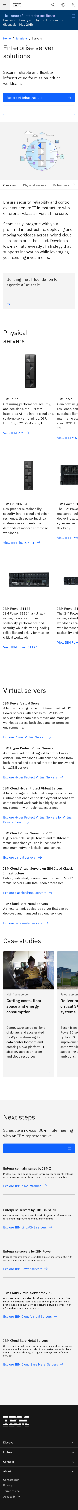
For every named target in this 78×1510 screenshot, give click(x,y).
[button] (63, 5)
